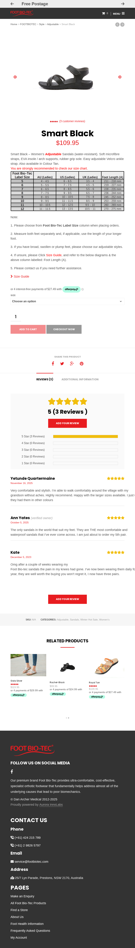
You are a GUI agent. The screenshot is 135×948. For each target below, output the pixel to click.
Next (119, 78)
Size (13, 295)
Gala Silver (16, 680)
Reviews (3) (44, 379)
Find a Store (19, 910)
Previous (15, 78)
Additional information (80, 379)
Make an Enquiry (22, 896)
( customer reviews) (72, 121)
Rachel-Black (57, 682)
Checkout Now (64, 329)
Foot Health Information (27, 924)
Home (14, 24)
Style (41, 24)
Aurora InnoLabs (51, 804)
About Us (17, 917)
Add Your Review (67, 423)
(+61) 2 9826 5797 (27, 845)
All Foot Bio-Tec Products (28, 903)
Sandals (74, 619)
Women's (104, 619)
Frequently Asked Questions (30, 930)
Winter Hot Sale (89, 619)
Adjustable (53, 24)
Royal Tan (94, 682)
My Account (19, 937)
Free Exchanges (68, 3)
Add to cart (28, 329)
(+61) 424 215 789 (27, 837)
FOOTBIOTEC (28, 24)
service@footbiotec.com (31, 861)
